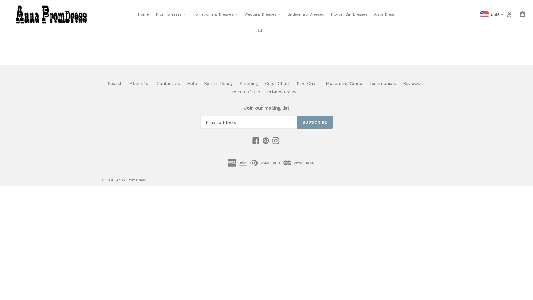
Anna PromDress (131, 180)
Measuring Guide (344, 83)
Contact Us (168, 83)
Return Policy (218, 83)
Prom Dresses (172, 14)
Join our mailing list (267, 108)
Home (143, 14)
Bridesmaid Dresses (305, 14)
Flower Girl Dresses (349, 14)
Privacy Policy (281, 91)
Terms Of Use (245, 91)
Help (192, 83)
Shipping (249, 83)
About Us (140, 83)
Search (115, 83)
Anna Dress (384, 14)
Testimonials (382, 83)
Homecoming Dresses (216, 14)
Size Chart (308, 83)
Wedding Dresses (263, 14)
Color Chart (277, 83)
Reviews (411, 83)
